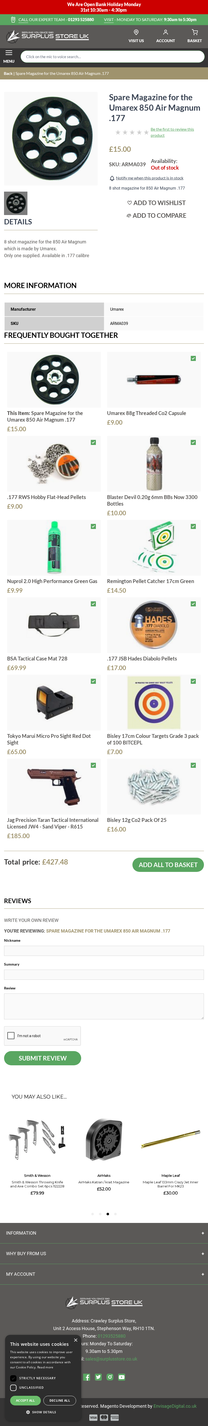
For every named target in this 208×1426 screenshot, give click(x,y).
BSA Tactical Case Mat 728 (37, 658)
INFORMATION (21, 1233)
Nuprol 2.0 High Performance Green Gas (52, 581)
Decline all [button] (59, 1400)
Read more (45, 1367)
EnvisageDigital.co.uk (175, 1406)
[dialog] (43, 1378)
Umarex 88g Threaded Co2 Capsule (146, 413)
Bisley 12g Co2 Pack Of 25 (137, 820)
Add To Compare (159, 215)
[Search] (196, 56)
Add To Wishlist (159, 203)
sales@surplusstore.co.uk (111, 1359)
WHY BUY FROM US (26, 1253)
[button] (43, 1412)
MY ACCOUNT (20, 1274)
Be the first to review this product (172, 132)
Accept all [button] (25, 1400)
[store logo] (47, 37)
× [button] (75, 1340)
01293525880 (112, 1336)
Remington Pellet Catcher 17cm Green (150, 581)
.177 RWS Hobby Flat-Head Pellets (46, 497)
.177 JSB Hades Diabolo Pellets (142, 658)
